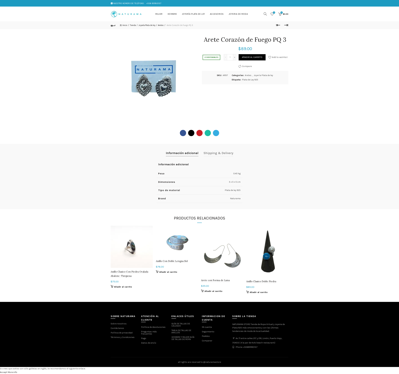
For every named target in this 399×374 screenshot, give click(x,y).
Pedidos (206, 336)
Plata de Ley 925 (250, 79)
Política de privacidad (121, 332)
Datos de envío (148, 343)
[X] (191, 133)
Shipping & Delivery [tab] (218, 153)
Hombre (172, 14)
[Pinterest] (199, 133)
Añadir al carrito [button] (123, 286)
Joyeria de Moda (238, 14)
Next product (286, 25)
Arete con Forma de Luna (215, 280)
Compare (247, 66)
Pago (143, 338)
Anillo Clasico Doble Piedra (261, 281)
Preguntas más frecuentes (149, 332)
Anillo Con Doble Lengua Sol (172, 261)
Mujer (159, 14)
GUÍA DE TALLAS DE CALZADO (180, 324)
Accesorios (217, 14)
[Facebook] (183, 133)
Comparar (207, 340)
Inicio (125, 25)
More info (12, 372)
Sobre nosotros (119, 323)
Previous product (278, 25)
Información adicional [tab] (182, 153)
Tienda (133, 25)
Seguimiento (208, 331)
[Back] (113, 25)
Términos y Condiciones (123, 337)
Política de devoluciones (153, 327)
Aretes (161, 25)
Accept (3, 372)
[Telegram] (216, 133)
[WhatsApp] (208, 133)
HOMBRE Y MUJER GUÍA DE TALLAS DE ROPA (182, 338)
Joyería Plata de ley (193, 14)
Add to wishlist (280, 57)
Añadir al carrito (252, 57)
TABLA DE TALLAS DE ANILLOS (181, 331)
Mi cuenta (207, 327)
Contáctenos (117, 328)
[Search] (265, 14)
